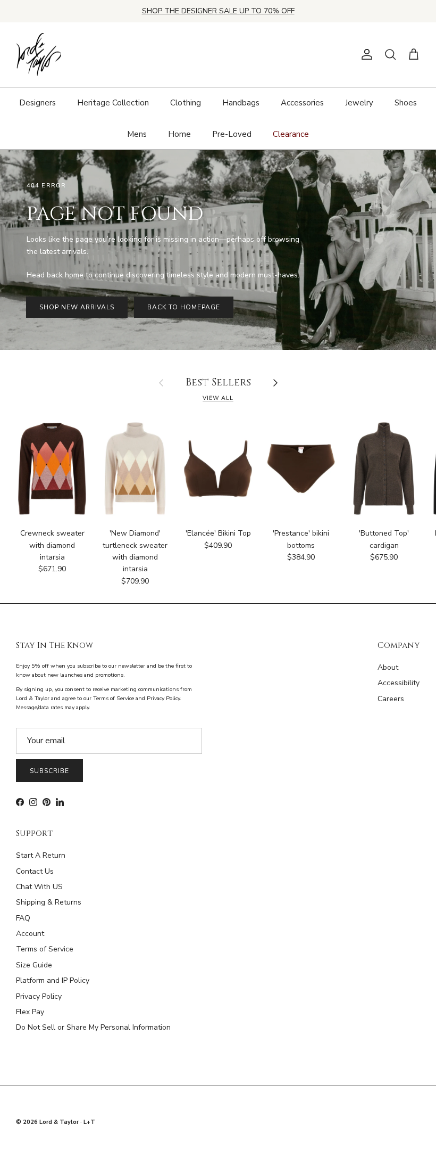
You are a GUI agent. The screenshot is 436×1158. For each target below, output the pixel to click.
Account (30, 934)
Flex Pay (30, 1012)
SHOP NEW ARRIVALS (76, 307)
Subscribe (49, 771)
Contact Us (35, 871)
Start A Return (40, 855)
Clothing (185, 102)
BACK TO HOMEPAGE (183, 307)
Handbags (240, 102)
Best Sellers (218, 383)
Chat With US (39, 887)
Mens (137, 134)
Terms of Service (44, 949)
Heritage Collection (113, 102)
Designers (37, 102)
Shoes (406, 102)
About (388, 667)
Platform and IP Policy (52, 980)
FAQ (23, 918)
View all (218, 398)
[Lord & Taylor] (38, 55)
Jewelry (359, 102)
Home (179, 134)
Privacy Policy (39, 996)
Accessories (302, 102)
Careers (391, 699)
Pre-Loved (231, 134)
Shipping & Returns (48, 902)
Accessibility (399, 683)
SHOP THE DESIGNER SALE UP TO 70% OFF (218, 11)
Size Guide (34, 965)
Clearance (291, 134)
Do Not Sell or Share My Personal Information (93, 1027)
